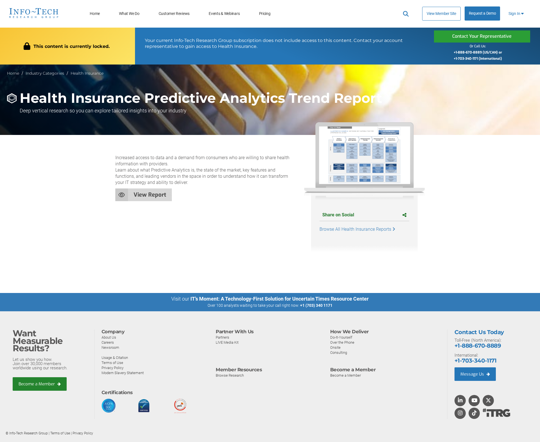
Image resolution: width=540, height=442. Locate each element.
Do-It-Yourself (341, 337)
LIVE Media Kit (227, 342)
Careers (108, 342)
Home (95, 13)
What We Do (129, 13)
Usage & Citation (115, 358)
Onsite (335, 347)
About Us (109, 337)
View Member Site (441, 13)
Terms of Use (112, 363)
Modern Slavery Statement (123, 373)
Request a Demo (482, 13)
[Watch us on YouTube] (474, 400)
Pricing (265, 13)
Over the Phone (342, 342)
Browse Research (230, 375)
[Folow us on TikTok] (474, 413)
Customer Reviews (174, 13)
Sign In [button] (514, 13)
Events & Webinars (224, 13)
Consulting (338, 352)
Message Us (472, 374)
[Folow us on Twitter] (488, 400)
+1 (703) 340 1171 (316, 305)
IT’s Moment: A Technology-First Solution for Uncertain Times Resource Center (279, 299)
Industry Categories (45, 73)
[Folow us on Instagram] (460, 413)
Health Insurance (87, 73)
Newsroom (110, 347)
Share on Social (338, 214)
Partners (222, 337)
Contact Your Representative (482, 36)
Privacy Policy (112, 368)
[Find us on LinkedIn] (460, 400)
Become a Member (37, 384)
